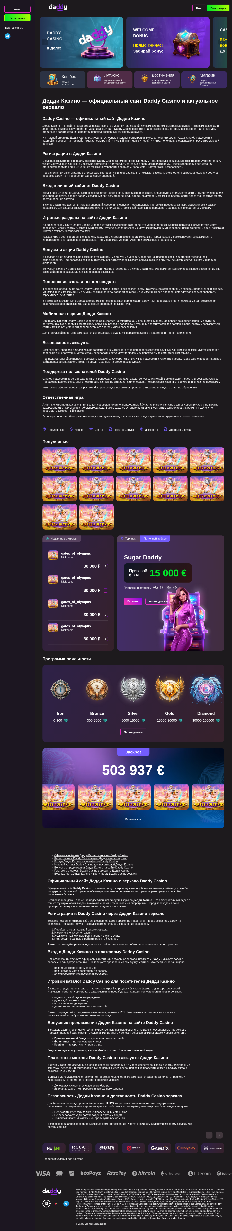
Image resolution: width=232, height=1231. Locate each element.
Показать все (133, 819)
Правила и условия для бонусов (62, 1158)
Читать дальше (158, 601)
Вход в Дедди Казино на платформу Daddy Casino (86, 861)
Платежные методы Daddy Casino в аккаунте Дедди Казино (91, 870)
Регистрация (17, 18)
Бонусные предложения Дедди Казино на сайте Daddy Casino (93, 867)
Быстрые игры (14, 27)
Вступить (133, 601)
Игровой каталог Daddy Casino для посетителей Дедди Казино (93, 864)
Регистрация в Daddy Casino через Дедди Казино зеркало (90, 858)
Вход (17, 9)
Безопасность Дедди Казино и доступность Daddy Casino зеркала (95, 873)
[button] (45, 42)
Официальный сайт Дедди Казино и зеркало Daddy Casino (91, 855)
